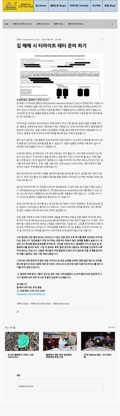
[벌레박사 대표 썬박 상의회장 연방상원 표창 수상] (60, 341)
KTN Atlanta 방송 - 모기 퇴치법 (97, 356)
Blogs (6, 24)
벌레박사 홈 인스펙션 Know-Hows (22, 24)
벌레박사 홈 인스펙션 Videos (76, 24)
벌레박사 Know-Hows (43, 24)
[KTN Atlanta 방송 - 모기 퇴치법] (98, 341)
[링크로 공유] (18, 312)
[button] (112, 24)
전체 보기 (112, 327)
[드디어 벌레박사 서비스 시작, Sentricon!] (22, 341)
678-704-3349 (26, 7)
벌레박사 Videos (58, 24)
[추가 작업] (102, 39)
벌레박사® (26, 5)
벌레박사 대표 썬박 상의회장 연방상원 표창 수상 (59, 356)
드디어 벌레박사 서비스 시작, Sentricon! (21, 356)
